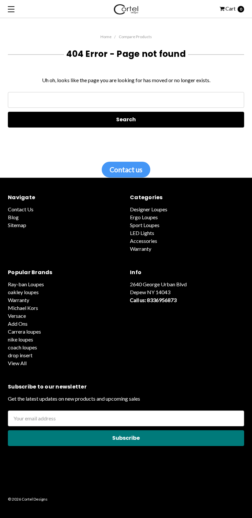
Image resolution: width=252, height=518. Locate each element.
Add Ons (18, 323)
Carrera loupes (24, 331)
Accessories (143, 241)
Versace (17, 316)
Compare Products (135, 36)
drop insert (20, 355)
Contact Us (20, 209)
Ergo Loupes (144, 217)
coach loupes (22, 347)
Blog (13, 217)
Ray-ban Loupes (26, 284)
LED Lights (142, 233)
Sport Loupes (144, 225)
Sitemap (17, 225)
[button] (126, 484)
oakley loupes (23, 292)
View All (17, 363)
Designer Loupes (148, 209)
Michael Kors (23, 308)
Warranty (140, 249)
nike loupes (20, 339)
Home (106, 36)
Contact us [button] (126, 169)
